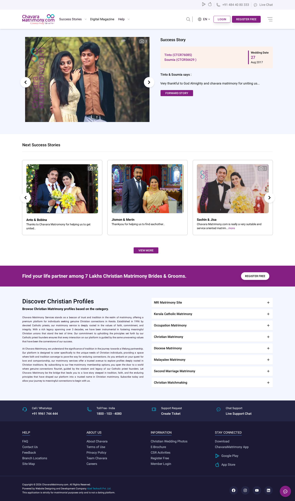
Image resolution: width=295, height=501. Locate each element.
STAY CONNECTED (228, 432)
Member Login (161, 464)
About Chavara (97, 441)
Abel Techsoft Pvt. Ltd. (99, 488)
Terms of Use (95, 447)
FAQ (25, 441)
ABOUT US (94, 432)
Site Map (28, 464)
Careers (91, 464)
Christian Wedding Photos (169, 441)
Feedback (29, 452)
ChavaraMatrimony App (232, 447)
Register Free (160, 458)
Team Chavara (96, 458)
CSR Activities (160, 452)
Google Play (229, 456)
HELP (26, 432)
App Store (228, 464)
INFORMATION (161, 432)
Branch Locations (34, 458)
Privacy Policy (96, 452)
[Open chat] (285, 491)
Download (222, 441)
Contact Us (30, 447)
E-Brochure (158, 447)
